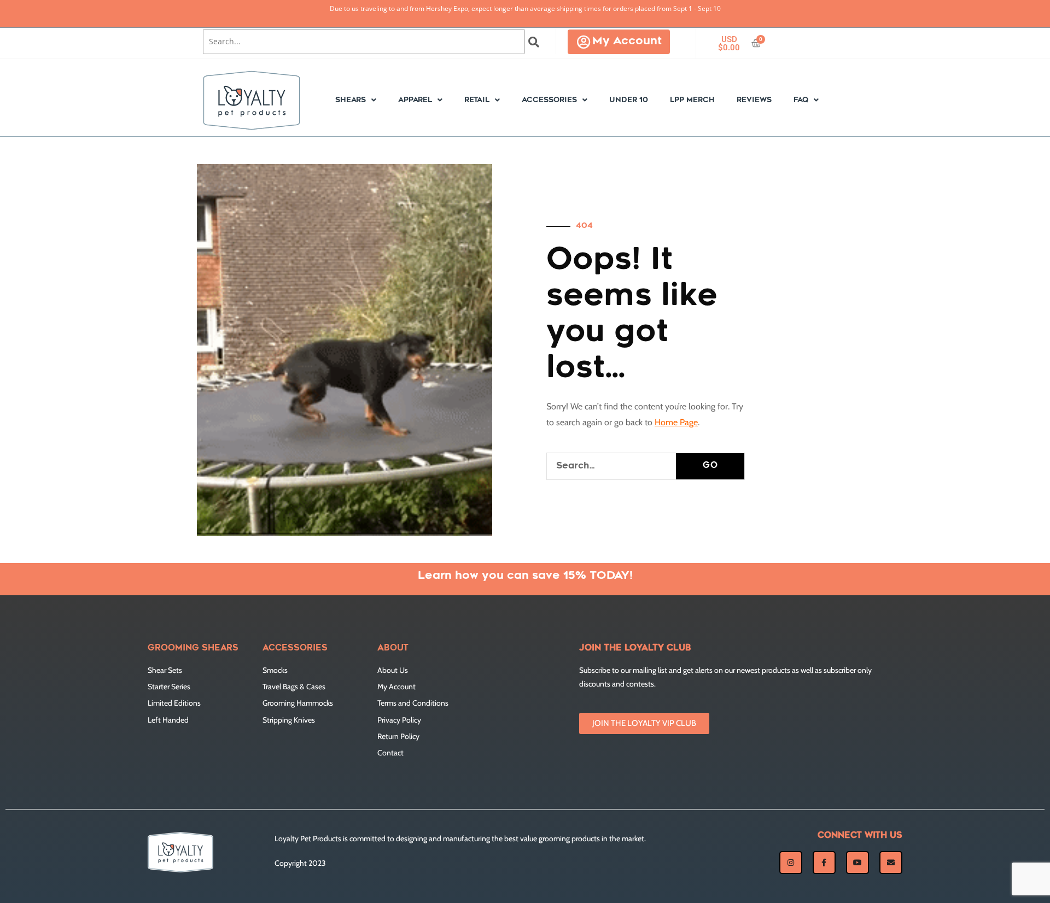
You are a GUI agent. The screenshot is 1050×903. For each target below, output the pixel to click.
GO (710, 466)
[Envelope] (890, 862)
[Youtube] (857, 862)
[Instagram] (790, 862)
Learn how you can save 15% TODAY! (525, 576)
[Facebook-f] (824, 862)
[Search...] (364, 41)
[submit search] (534, 42)
